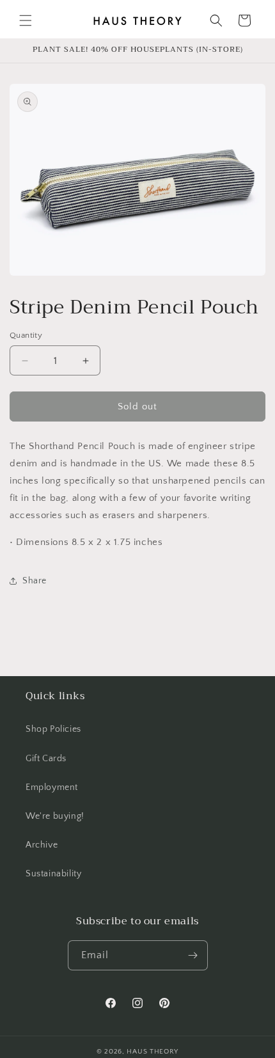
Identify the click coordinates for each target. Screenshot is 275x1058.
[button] (26, 20)
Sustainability (53, 874)
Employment (52, 787)
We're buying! (55, 816)
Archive (42, 845)
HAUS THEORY (152, 1051)
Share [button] (34, 581)
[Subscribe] (193, 955)
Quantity (26, 335)
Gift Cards (46, 759)
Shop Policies (53, 729)
